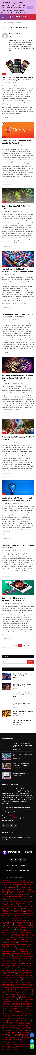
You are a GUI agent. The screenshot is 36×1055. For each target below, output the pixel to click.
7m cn (17, 898)
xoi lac (17, 965)
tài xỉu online (21, 982)
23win (31, 901)
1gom (31, 913)
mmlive (12, 912)
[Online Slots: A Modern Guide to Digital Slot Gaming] (6, 686)
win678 (22, 936)
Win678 (4, 979)
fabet (12, 1034)
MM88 (17, 891)
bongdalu (13, 960)
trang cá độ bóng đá (28, 922)
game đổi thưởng (16, 980)
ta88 (27, 1034)
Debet (13, 1032)
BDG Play (27, 949)
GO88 (7, 915)
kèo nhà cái (25, 889)
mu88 (10, 901)
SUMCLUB (13, 915)
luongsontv (5, 913)
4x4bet (29, 882)
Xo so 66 (7, 925)
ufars (17, 1048)
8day (30, 974)
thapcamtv (23, 1034)
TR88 (32, 908)
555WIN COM (25, 1006)
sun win (28, 913)
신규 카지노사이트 (20, 929)
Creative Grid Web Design (20, 773)
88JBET (29, 1005)
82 (12, 645)
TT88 (3, 924)
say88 (24, 934)
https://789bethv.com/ (15, 946)
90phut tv (8, 1013)
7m (2, 1024)
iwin (3, 893)
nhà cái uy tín (13, 889)
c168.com (24, 962)
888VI (19, 908)
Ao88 (28, 927)
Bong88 (32, 936)
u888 (19, 889)
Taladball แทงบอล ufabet (24, 943)
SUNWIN (18, 915)
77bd (7, 918)
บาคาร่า (8, 910)
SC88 (15, 908)
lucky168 (4, 1046)
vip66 (3, 944)
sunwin (7, 886)
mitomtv (20, 979)
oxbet (11, 1036)
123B (30, 998)
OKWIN (7, 1006)
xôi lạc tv (23, 1018)
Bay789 (4, 975)
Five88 (8, 1032)
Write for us (18, 873)
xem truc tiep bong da (27, 967)
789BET (17, 910)
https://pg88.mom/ (11, 944)
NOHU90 (18, 927)
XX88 (7, 887)
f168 (18, 941)
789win (31, 912)
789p (26, 912)
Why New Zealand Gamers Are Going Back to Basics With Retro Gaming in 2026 (17, 378)
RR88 (28, 963)
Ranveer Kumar (14, 34)
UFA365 (12, 1037)
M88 (19, 989)
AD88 (19, 1027)
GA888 (4, 881)
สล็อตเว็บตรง (22, 882)
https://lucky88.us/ (7, 1017)
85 (24, 645)
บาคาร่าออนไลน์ (14, 1008)
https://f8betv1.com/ (10, 1010)
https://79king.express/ (18, 994)
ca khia (21, 965)
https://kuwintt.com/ (7, 920)
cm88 (12, 881)
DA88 (29, 1044)
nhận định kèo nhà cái (22, 901)
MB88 (11, 882)
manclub (28, 958)
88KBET (23, 1005)
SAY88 (4, 912)
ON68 (3, 903)
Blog (3, 73)
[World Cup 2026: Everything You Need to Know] (18, 426)
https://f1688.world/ (26, 884)
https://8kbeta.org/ (18, 1017)
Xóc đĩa (12, 956)
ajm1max (11, 884)
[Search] (33, 17)
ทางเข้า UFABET (11, 1048)
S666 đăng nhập (19, 925)
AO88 (28, 1003)
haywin (11, 934)
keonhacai (25, 918)
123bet (20, 922)
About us (15, 865)
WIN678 (28, 908)
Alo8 (20, 912)
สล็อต (3, 896)
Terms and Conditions (21, 870)
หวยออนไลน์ (5, 922)
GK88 (32, 993)
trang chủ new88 (18, 1015)
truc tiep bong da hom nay (8, 968)
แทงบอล (4, 1032)
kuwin (17, 917)
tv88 (13, 932)
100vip (7, 929)
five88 (28, 1032)
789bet (8, 903)
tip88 (7, 1036)
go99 (17, 998)
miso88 (32, 970)
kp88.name (9, 932)
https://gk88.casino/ (7, 972)
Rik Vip (5, 955)
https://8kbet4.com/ (25, 977)
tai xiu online (11, 913)
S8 (13, 936)
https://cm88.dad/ (6, 906)
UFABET (27, 987)
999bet (9, 975)
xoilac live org (23, 1013)
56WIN (25, 979)
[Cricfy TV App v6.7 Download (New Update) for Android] (18, 130)
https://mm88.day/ (11, 996)
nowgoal (11, 958)
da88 (24, 1032)
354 (4, 648)
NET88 (10, 955)
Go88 (31, 920)
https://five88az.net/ (7, 1042)
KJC (16, 989)
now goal (10, 1022)
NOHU (11, 1006)
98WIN (4, 986)
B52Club (22, 953)
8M (27, 929)
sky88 (8, 1034)
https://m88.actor (6, 936)
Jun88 (26, 974)
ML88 (13, 927)
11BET (13, 965)
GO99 (7, 1030)
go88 (16, 894)
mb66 (31, 975)
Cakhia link (22, 1037)
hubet (6, 884)
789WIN (20, 886)
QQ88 (12, 891)
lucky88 (4, 1034)
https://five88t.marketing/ (21, 1042)
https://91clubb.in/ (25, 975)
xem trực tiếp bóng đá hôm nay (24, 968)
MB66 (22, 910)
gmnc (29, 889)
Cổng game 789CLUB (23, 939)
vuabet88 (25, 999)
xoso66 (14, 901)
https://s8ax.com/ (6, 994)
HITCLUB (8, 965)
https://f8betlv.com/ (11, 1025)
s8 (23, 912)
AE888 (8, 881)
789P (24, 881)
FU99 (18, 977)
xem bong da (27, 965)
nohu (26, 941)
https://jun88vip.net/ (7, 1005)
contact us (23, 865)
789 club (22, 913)
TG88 (23, 908)
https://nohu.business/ (23, 920)
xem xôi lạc (12, 1039)
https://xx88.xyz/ (11, 941)
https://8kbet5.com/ (24, 903)
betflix (31, 932)
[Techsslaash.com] (18, 16)
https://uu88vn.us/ (18, 993)
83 (16, 645)
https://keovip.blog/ (9, 894)
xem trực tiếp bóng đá (14, 967)
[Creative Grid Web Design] (6, 775)
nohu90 (18, 986)
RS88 (7, 924)
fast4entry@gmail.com (14, 816)
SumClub (27, 924)
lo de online (22, 1022)
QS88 (31, 986)
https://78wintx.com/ (25, 1001)
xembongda (5, 967)
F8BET (12, 910)
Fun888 (14, 991)
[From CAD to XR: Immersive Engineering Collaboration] (6, 766)
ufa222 (24, 946)
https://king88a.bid (11, 917)
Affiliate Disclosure (11, 868)
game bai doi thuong (19, 924)
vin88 (20, 1032)
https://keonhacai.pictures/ (26, 1048)
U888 (16, 905)
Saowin (15, 922)
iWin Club (26, 955)
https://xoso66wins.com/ (12, 987)
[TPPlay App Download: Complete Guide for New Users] (6, 713)
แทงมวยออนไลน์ (21, 1046)
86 (28, 645)
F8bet (26, 910)
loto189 (20, 999)
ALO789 (12, 1030)
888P (3, 951)
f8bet (12, 905)
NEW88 (8, 951)
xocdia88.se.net (6, 905)
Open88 (17, 951)
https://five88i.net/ (28, 886)
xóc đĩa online (30, 881)
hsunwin (28, 980)
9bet (20, 1036)
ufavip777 (8, 900)
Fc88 (16, 1032)
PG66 (3, 931)
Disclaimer (9, 870)
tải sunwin (30, 910)
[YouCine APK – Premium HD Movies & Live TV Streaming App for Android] (18, 67)
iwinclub (17, 953)
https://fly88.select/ (11, 1027)
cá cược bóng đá (11, 1046)
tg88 (25, 1024)
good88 (20, 887)
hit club (19, 948)
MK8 (12, 939)
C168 (11, 908)
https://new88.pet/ (12, 979)
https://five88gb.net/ (21, 1044)
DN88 (3, 1006)
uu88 (27, 932)
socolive (4, 960)
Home (8, 865)
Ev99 (27, 915)
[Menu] (3, 17)
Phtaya (17, 912)
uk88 (17, 1039)
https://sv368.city (19, 972)
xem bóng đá (15, 1013)
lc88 (13, 900)
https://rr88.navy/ (21, 944)
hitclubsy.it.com (24, 951)
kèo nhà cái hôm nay (18, 955)
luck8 (22, 986)
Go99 (26, 906)
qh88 (11, 963)
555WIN (16, 882)
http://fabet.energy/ (7, 1041)
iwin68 (12, 918)
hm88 (31, 915)
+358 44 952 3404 (13, 818)
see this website (23, 905)
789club (8, 898)
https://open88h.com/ (18, 906)
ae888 (29, 1029)
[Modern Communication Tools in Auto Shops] (6, 756)
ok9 (29, 984)
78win (28, 944)
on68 (18, 1024)
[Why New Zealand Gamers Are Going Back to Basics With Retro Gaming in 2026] (18, 365)
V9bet (27, 936)
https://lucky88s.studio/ (8, 1044)
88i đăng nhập (14, 903)
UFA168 (7, 1037)
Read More (6, 117)
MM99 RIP (12, 929)
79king (26, 925)
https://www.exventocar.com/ (9, 949)
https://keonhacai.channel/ (20, 984)
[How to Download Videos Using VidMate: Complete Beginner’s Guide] (18, 259)
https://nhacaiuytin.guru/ (17, 1020)
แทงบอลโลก (18, 884)
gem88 (4, 891)
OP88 (11, 886)
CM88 (3, 887)
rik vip (16, 881)
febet (8, 939)
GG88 (11, 887)
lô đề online (23, 900)
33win (15, 999)
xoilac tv (22, 958)
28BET (20, 1008)
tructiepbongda (6, 1020)
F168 (3, 886)
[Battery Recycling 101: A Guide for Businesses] (18, 195)
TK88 (29, 960)
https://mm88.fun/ (6, 980)
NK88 (3, 977)
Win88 (15, 887)
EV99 (7, 882)
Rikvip (3, 937)
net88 (4, 882)
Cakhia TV (17, 936)
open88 (29, 898)
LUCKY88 (15, 1041)
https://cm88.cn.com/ (7, 962)
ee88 (26, 994)
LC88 (16, 1030)
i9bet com (28, 953)
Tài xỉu (16, 956)
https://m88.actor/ (21, 932)
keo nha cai (30, 956)
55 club (30, 905)
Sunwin (7, 896)
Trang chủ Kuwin (25, 1027)
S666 (28, 1030)
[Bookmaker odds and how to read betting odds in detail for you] (18, 587)
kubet (11, 937)
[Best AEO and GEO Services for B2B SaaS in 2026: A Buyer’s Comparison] (18, 487)
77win (3, 1008)
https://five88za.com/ (25, 1041)
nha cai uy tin (5, 958)
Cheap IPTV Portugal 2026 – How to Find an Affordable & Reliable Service (23, 675)
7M (27, 934)
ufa (2, 934)
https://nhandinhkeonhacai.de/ (20, 893)
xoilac (3, 1029)
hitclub (8, 889)
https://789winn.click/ (13, 1001)
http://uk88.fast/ (26, 1036)
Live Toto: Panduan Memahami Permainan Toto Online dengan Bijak (22, 694)
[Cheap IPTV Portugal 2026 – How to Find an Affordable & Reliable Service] (6, 676)
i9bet (3, 929)
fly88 (20, 881)
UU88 (7, 937)
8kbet (9, 927)
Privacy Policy (24, 868)
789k (29, 894)
